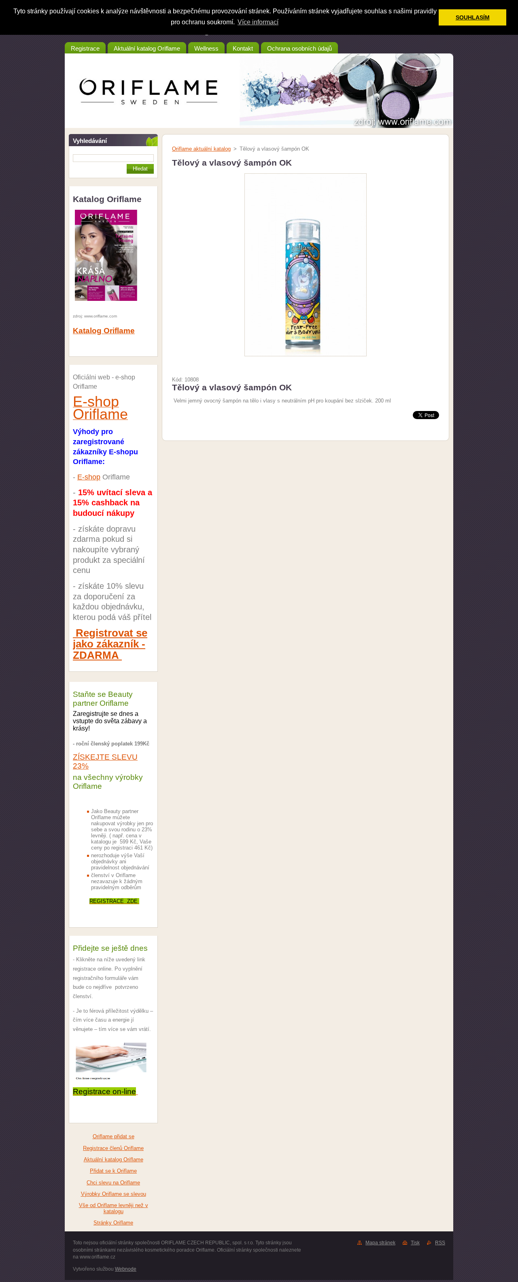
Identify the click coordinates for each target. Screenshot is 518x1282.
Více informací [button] (258, 22)
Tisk (415, 1243)
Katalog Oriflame (104, 330)
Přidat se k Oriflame (113, 1171)
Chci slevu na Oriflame (113, 1183)
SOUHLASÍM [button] (473, 17)
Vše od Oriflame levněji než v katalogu (113, 1208)
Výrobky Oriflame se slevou (113, 1194)
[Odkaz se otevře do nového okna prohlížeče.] (305, 357)
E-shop (88, 477)
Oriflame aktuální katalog (201, 149)
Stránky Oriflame (113, 1223)
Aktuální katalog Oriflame (113, 1159)
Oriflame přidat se (113, 1136)
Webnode (125, 1269)
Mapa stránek (380, 1243)
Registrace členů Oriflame (113, 1148)
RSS (440, 1243)
